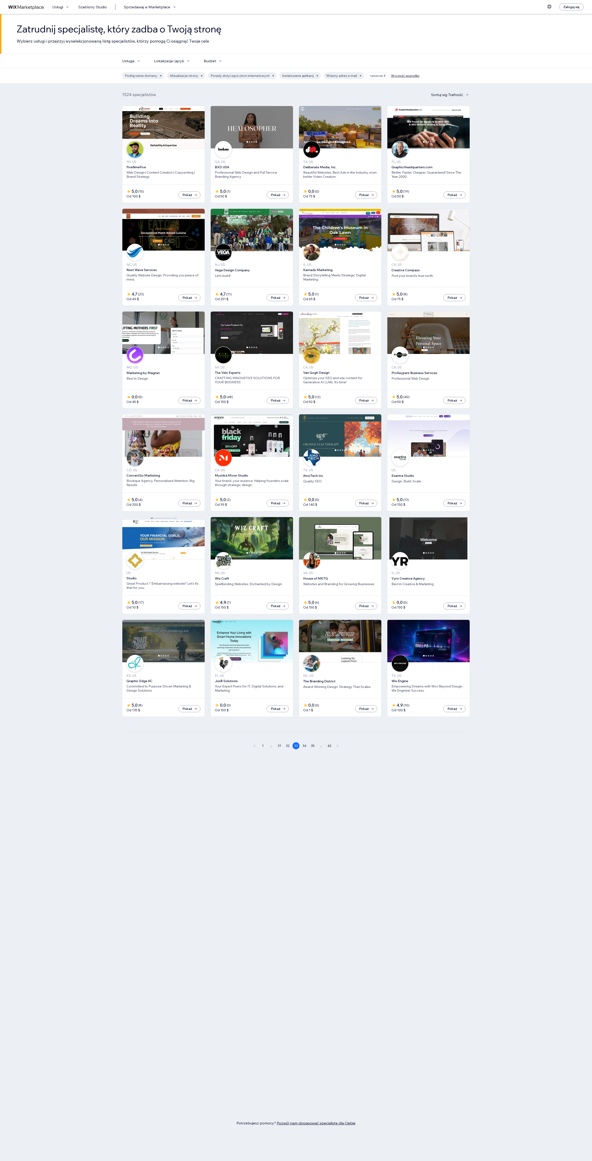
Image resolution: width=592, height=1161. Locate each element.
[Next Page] (337, 745)
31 (279, 746)
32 (288, 746)
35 (312, 746)
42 (329, 746)
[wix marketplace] (26, 7)
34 (304, 746)
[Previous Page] (254, 745)
